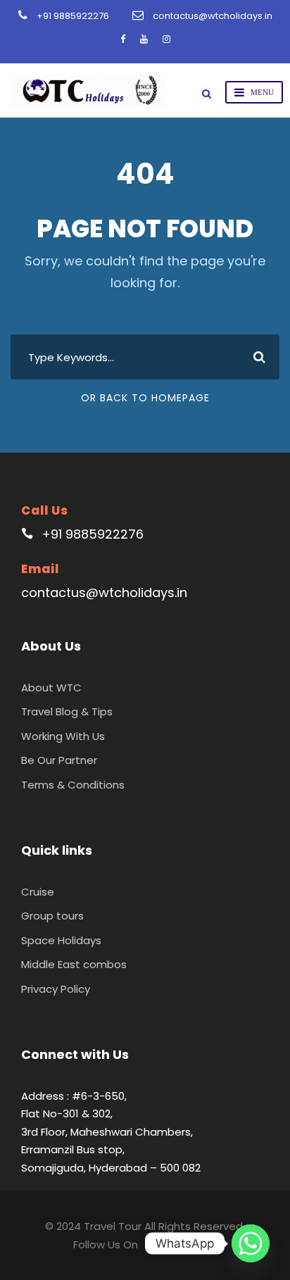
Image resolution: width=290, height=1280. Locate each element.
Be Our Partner (59, 760)
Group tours (52, 915)
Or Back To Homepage (145, 398)
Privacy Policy (55, 988)
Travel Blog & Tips (67, 711)
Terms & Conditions (73, 784)
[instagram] (166, 39)
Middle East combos (74, 964)
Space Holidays (61, 940)
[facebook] (122, 39)
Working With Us (63, 736)
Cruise (37, 891)
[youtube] (144, 39)
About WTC (51, 687)
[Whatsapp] (251, 1243)
